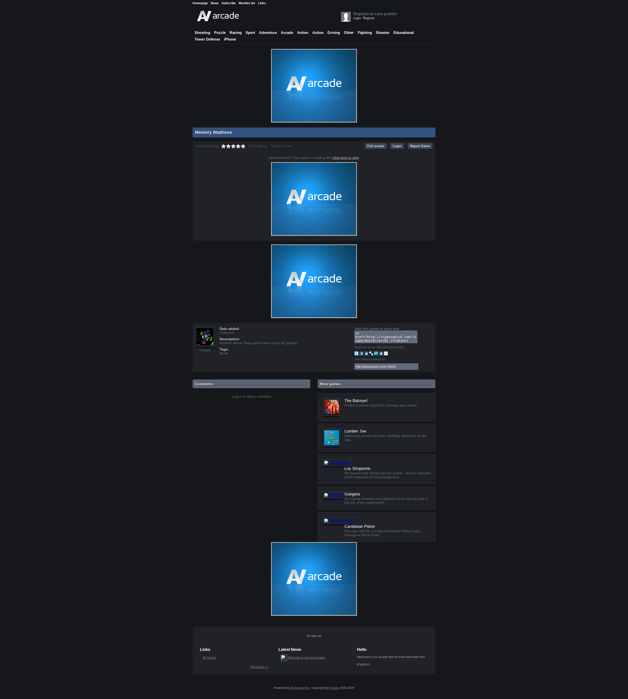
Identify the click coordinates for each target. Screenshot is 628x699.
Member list (247, 3)
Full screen (375, 146)
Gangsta (352, 494)
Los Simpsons (357, 468)
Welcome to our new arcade (306, 657)
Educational (403, 32)
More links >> (259, 667)
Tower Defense (207, 39)
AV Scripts (209, 657)
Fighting (365, 32)
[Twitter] (356, 354)
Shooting (202, 32)
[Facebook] (361, 354)
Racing (236, 32)
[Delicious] (371, 354)
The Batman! (356, 400)
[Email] (386, 354)
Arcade (287, 32)
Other (349, 32)
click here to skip (345, 158)
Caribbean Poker (359, 526)
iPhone (230, 39)
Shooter (383, 32)
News (215, 3)
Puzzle (220, 32)
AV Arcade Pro (299, 688)
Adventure (268, 32)
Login (357, 18)
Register (369, 18)
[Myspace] (381, 354)
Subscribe (229, 3)
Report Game (420, 146)
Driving (333, 32)
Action (302, 32)
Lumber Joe (355, 431)
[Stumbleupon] (376, 354)
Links (262, 3)
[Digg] (366, 354)
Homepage (200, 3)
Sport (250, 32)
